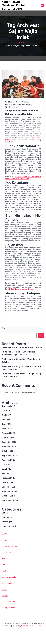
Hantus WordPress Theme (31, 626)
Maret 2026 (7, 429)
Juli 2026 (6, 411)
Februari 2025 (8, 478)
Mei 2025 (6, 473)
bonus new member (9, 577)
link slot (5, 595)
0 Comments (12, 107)
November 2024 (9, 491)
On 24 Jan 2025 (11, 102)
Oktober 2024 (8, 496)
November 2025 (9, 446)
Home (21, 42)
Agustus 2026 (8, 406)
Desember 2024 (9, 487)
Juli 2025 (6, 464)
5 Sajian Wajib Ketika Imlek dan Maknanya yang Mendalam (21, 112)
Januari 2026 (8, 437)
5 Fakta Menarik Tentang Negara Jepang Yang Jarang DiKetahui (23, 177)
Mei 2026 (6, 420)
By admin (25, 102)
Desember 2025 (9, 442)
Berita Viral (17, 105)
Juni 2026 (6, 415)
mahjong (5, 559)
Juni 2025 (6, 469)
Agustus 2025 (8, 460)
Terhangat (26, 105)
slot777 (5, 534)
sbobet (4, 589)
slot (3, 565)
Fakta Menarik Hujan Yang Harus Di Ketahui (22, 347)
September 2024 (10, 500)
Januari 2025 (8, 482)
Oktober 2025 (8, 451)
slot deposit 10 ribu (9, 602)
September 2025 (10, 455)
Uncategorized (9, 526)
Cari (4, 328)
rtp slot (4, 540)
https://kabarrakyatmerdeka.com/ (22, 289)
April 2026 (6, 424)
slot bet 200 (6, 553)
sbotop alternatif (8, 608)
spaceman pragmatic (10, 546)
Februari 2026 (8, 433)
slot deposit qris (8, 583)
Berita (9, 105)
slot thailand (6, 571)
